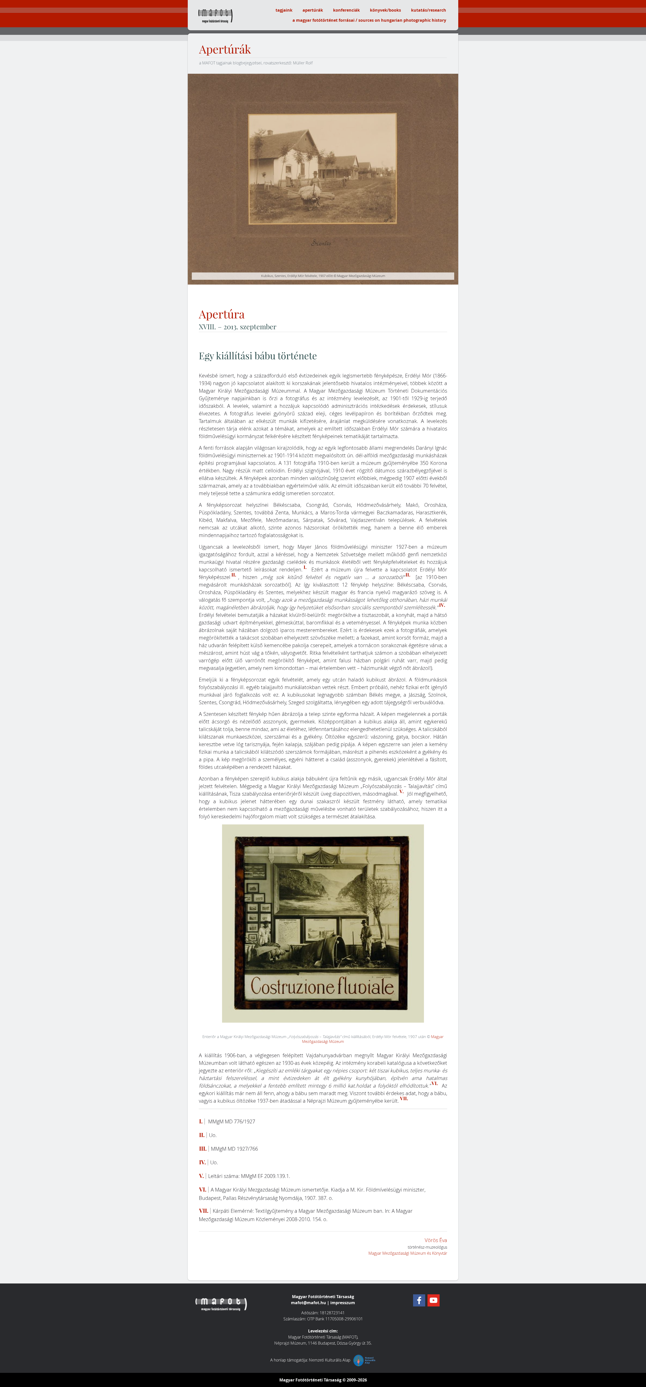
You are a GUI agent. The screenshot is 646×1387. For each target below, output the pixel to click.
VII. (404, 1098)
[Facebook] (419, 1300)
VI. (435, 1083)
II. (233, 575)
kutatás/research (428, 10)
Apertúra (222, 314)
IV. (442, 605)
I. (305, 567)
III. (203, 1148)
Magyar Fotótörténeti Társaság (310, 1380)
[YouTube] (433, 1300)
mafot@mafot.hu (308, 1302)
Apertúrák (225, 49)
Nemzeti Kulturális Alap (330, 1360)
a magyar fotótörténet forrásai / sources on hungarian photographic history (369, 20)
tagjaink (284, 10)
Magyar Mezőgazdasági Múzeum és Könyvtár (407, 1253)
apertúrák (313, 10)
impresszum (342, 1302)
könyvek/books (385, 10)
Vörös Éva (436, 1240)
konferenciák (346, 10)
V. (401, 791)
